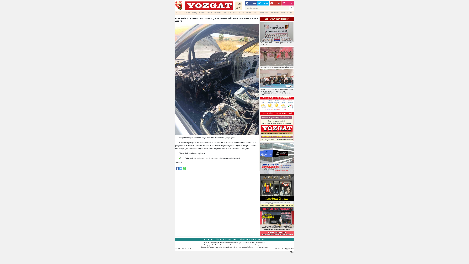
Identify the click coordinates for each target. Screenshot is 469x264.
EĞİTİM (261, 13)
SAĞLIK (209, 13)
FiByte (292, 252)
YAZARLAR (275, 13)
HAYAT (235, 13)
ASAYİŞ (194, 13)
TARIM (255, 13)
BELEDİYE (202, 13)
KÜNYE (283, 13)
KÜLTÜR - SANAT (245, 13)
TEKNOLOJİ (227, 13)
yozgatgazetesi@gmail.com (284, 248)
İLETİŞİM (290, 13)
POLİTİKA (186, 13)
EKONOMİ (217, 13)
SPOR (267, 13)
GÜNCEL (179, 13)
